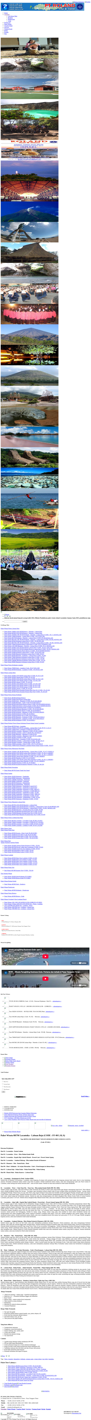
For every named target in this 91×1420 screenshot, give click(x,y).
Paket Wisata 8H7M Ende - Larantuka (15, 726)
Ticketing (7, 14)
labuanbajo (17, 1359)
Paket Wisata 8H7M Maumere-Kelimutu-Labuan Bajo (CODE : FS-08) (24, 659)
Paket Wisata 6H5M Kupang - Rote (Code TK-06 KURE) (20, 833)
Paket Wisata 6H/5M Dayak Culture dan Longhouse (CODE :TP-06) (23, 847)
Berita (6, 30)
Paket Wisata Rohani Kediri (8, 881)
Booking (10, 18)
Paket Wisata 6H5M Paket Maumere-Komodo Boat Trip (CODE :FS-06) (24, 814)
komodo (10, 1359)
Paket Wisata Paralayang (7, 887)
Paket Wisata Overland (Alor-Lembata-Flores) (14, 899)
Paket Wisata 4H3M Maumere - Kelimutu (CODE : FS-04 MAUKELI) (24, 717)
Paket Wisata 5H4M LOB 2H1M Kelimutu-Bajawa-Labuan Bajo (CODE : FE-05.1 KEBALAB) (31, 649)
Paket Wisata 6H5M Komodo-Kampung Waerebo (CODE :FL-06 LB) (24, 764)
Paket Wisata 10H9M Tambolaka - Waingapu (17, 779)
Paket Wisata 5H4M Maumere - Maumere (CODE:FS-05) (20, 734)
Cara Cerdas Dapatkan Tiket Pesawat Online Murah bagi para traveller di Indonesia (27, 1119)
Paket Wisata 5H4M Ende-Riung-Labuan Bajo (17, 699)
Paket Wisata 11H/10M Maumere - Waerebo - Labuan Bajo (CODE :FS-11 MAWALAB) (29, 646)
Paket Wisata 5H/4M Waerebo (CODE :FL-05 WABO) (19, 763)
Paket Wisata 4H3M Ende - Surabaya (14, 884)
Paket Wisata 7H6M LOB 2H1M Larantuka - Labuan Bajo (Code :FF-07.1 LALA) (27, 728)
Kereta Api (7, 22)
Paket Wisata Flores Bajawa (8, 893)
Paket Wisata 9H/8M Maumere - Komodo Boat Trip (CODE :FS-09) (23, 810)
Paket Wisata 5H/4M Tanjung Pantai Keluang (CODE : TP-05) (22, 845)
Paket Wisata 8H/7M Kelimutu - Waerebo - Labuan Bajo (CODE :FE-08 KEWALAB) (28, 638)
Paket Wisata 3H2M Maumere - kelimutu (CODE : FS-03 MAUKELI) (24, 718)
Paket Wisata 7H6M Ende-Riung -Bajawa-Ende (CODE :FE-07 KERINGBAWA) (27, 706)
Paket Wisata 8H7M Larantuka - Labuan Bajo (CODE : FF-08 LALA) (24, 740)
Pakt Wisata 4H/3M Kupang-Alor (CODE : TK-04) (18, 870)
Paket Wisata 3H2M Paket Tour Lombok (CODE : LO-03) (20, 863)
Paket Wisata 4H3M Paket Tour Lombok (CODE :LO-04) (20, 861)
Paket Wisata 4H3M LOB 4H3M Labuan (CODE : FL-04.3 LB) (22, 683)
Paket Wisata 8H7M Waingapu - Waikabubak (17, 783)
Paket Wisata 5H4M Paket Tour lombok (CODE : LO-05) (20, 859)
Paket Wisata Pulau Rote (7, 830)
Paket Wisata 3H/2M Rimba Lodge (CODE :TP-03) (19, 852)
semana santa (29, 1359)
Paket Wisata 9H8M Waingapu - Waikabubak (17, 778)
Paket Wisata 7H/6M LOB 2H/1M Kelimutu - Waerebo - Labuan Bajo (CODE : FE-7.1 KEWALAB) (32, 635)
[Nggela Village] (9, 1062)
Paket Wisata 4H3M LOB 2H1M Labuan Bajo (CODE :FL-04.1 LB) (23, 679)
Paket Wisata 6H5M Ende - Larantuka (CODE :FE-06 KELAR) (22, 739)
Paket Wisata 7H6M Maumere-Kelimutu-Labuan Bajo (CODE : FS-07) (24, 657)
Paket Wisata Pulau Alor (7, 867)
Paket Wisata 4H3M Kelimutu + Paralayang (16, 890)
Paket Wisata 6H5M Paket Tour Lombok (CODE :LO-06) (20, 858)
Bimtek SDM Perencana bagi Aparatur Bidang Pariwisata (20, 1113)
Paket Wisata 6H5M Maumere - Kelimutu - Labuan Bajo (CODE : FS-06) (25, 655)
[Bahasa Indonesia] (78, 2)
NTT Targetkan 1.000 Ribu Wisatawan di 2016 (17, 1118)
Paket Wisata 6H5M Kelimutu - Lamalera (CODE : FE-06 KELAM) (23, 669)
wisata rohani (38, 1359)
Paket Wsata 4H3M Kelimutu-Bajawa (15, 698)
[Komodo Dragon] (9, 1059)
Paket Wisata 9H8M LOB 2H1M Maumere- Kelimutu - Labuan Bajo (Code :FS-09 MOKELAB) (31, 806)
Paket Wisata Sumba (6, 773)
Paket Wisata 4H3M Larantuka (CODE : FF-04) (17, 737)
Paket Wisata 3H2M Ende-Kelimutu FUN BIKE (18, 876)
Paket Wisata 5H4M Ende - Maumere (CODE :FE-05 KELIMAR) (23, 701)
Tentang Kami (8, 29)
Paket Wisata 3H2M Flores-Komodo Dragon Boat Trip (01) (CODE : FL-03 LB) (27, 690)
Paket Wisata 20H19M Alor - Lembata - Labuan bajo (19, 907)
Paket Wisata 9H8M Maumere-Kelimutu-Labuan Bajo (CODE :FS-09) (24, 662)
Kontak (6, 32)
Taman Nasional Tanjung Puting (10, 842)
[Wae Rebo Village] (56, 1125)
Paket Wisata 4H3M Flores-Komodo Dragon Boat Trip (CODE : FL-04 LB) (25, 692)
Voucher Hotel (8, 26)
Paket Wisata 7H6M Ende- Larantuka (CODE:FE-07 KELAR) (22, 729)
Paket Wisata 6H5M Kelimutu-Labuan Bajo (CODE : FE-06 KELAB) (24, 641)
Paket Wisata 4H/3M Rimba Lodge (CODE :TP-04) (19, 850)
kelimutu (22, 1359)
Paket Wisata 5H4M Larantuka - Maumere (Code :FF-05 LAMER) (23, 736)
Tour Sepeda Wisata (6, 873)
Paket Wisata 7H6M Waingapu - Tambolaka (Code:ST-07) (20, 786)
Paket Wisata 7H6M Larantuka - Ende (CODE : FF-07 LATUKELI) (23, 744)
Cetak (9, 21)
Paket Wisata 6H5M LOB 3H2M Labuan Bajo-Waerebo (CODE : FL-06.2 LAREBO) (28, 753)
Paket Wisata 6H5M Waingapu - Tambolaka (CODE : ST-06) (21, 792)
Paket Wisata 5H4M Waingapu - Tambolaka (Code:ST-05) (20, 787)
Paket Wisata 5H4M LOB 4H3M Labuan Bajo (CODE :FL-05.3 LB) (23, 675)
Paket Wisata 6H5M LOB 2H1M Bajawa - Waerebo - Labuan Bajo (23, 633)
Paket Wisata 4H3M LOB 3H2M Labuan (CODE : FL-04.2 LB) (22, 680)
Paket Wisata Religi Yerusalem (9, 767)
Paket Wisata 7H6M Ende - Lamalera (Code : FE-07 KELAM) (22, 668)
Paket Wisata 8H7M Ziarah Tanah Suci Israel (17, 770)
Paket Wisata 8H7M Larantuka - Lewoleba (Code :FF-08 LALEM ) (23, 820)
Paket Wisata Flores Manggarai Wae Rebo (12, 748)
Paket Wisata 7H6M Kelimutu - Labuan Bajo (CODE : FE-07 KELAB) (24, 636)
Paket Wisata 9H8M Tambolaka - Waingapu (16, 781)
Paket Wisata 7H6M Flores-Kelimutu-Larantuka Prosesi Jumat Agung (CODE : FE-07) (28, 745)
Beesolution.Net (76, 1413)
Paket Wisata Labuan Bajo (8, 672)
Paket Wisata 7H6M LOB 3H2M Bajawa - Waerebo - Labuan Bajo (23, 631)
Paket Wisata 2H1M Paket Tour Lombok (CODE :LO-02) (20, 864)
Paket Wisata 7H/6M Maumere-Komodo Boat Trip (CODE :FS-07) (23, 813)
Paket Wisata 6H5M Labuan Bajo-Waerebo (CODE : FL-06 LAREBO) (24, 756)
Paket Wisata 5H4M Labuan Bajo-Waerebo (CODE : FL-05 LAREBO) (24, 761)
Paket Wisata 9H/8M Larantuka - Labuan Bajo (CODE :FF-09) (22, 742)
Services (6, 27)
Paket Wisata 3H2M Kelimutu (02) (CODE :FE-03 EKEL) (20, 715)
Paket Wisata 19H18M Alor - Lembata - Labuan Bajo (19, 909)
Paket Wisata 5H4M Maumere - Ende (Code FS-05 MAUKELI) (22, 702)
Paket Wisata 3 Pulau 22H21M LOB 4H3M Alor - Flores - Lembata (23, 904)
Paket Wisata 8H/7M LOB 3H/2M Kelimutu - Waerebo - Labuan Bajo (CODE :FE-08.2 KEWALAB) (33, 639)
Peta (5, 34)
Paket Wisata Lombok (7, 855)
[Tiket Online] (8, 1057)
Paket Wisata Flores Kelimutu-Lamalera (12, 665)
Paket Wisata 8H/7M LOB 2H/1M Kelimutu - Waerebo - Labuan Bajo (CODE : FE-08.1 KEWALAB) (33, 643)
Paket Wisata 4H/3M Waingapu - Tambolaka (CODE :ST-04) (21, 795)
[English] (87, 2)
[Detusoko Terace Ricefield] (76, 1125)
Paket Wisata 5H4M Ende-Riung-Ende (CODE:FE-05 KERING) (22, 707)
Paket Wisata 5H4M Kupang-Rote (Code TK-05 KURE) (20, 834)
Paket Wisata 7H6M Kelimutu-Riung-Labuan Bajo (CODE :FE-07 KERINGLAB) (27, 644)
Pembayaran (11, 19)
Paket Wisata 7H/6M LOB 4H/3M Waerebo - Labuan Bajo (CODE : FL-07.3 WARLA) (29, 751)
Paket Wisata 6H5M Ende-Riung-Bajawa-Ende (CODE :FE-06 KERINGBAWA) (27, 704)
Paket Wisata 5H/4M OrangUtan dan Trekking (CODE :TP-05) (22, 849)
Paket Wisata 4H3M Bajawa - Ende (14, 896)
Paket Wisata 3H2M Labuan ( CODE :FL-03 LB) (18, 688)
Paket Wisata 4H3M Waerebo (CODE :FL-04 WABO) (19, 758)
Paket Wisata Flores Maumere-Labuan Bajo (13, 802)
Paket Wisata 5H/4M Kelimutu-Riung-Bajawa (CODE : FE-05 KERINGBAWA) (27, 651)
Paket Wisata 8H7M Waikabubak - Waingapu (17, 784)
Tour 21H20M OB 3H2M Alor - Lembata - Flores (18, 905)
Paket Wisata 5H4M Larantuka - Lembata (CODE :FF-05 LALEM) (23, 825)
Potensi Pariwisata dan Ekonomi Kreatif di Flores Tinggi (20, 1116)
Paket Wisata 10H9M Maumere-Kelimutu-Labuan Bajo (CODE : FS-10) (24, 660)
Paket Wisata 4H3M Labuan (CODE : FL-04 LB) (18, 682)
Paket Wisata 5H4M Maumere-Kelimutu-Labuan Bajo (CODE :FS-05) (24, 654)
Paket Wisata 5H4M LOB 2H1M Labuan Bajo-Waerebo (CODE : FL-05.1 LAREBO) (28, 759)
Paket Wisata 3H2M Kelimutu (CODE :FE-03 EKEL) (19, 714)
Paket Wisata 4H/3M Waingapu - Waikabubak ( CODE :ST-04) (22, 797)
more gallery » (85, 1130)
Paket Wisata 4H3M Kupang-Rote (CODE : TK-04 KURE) (21, 838)
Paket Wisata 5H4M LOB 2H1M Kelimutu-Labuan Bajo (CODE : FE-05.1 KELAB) (28, 647)
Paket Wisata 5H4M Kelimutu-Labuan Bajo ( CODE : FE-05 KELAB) (24, 652)
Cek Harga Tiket (12, 16)
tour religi (45, 1359)
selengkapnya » (57, 1001)
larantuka (51, 1359)
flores (6, 1359)
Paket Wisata (7, 24)
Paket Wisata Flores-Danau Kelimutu (11, 695)
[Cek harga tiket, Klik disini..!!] (1, 612)
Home (6, 13)
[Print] (3, 1356)
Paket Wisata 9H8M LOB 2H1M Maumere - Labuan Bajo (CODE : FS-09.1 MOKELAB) (29, 808)
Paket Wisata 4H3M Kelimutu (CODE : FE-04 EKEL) (19, 720)
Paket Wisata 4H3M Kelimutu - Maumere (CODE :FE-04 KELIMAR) (24, 712)
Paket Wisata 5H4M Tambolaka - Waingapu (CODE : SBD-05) (22, 794)
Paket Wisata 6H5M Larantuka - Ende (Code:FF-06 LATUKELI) (22, 732)
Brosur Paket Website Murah (12, 1131)
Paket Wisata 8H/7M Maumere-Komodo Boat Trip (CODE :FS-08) (23, 811)
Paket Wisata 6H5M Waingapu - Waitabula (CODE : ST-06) (21, 799)
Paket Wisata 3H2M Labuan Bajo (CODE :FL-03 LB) (19, 677)
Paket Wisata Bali (6, 841)
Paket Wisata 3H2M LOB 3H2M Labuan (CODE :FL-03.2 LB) (22, 685)
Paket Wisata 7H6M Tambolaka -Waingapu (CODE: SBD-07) (21, 789)
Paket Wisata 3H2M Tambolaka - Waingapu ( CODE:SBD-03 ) (22, 791)
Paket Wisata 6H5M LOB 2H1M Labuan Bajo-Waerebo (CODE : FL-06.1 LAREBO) (28, 755)
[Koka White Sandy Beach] (12, 1061)
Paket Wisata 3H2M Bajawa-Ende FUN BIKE (17, 878)
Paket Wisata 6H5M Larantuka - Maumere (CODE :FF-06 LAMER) (23, 731)
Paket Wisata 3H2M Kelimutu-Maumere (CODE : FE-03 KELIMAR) (24, 709)
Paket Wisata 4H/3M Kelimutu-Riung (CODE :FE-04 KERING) (22, 710)
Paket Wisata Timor (6, 828)
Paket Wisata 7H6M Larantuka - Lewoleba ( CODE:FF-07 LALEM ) (23, 822)
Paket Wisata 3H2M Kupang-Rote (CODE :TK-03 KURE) (21, 836)
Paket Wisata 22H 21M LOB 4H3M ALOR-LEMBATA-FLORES (23, 902)
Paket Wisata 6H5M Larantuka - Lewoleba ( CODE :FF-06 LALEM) (23, 824)
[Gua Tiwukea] (8, 1064)
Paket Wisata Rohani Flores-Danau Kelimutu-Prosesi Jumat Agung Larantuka (22, 723)
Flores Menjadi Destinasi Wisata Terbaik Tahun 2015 (19, 1114)
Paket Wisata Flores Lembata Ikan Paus (12, 817)
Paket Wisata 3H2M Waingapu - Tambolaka (16, 776)
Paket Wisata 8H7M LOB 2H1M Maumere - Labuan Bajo (20, 805)
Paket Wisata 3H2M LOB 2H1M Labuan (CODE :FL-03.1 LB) (22, 687)
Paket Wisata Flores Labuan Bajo (10, 628)
